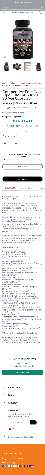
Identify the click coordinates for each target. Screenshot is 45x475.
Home (4, 83)
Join (33, 422)
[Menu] (3, 13)
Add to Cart (22, 167)
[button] (41, 13)
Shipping (5, 112)
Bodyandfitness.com (22, 12)
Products (12, 83)
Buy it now (22, 179)
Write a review (22, 372)
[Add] (16, 143)
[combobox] (20, 7)
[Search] (42, 7)
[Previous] (3, 39)
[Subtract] (5, 143)
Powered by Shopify (9, 463)
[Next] (41, 39)
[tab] (10, 188)
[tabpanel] (22, 268)
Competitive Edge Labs (11, 117)
